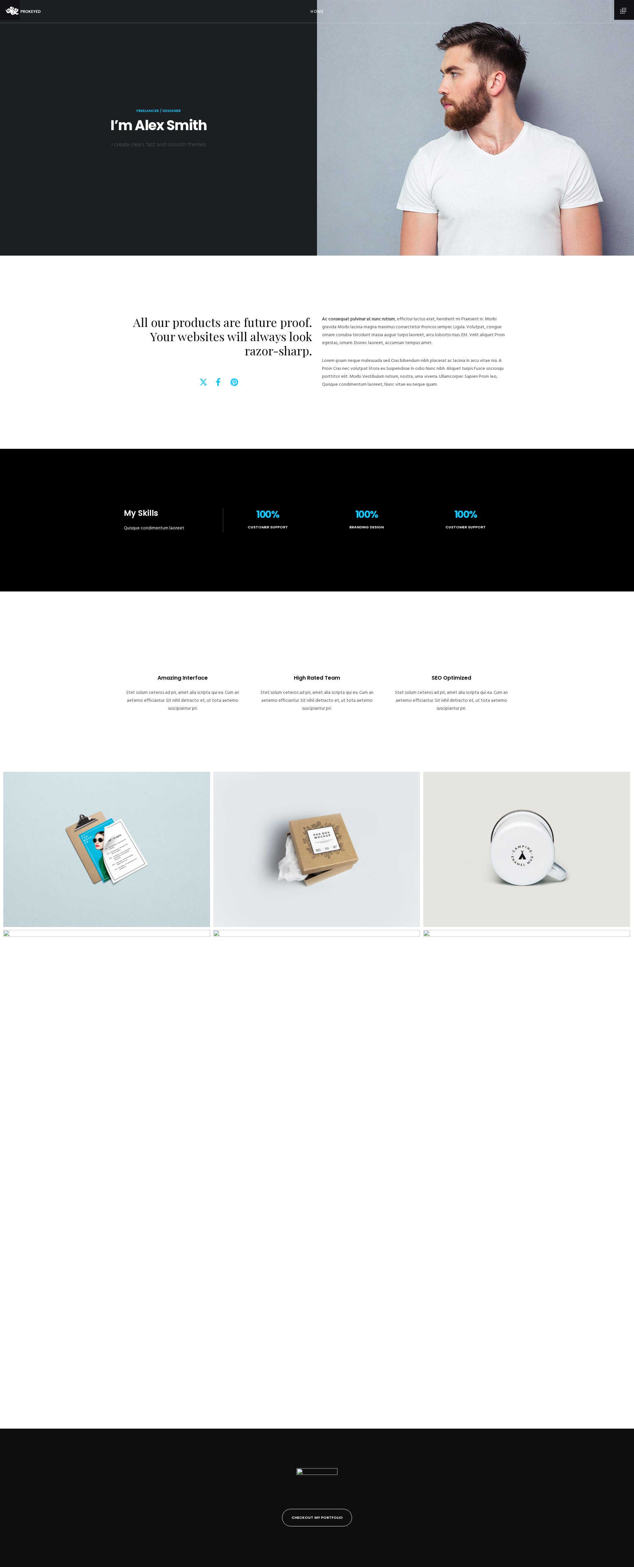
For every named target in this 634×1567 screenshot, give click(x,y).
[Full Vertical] (316, 1177)
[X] (202, 381)
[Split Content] (316, 849)
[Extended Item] (106, 1177)
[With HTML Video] (526, 1177)
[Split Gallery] (526, 849)
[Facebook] (218, 381)
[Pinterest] (233, 381)
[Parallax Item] (106, 849)
